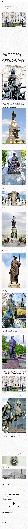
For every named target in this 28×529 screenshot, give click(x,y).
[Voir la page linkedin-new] (13, 506)
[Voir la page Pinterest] (11, 506)
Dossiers (11, 3)
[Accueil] (2, 1)
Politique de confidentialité (5, 522)
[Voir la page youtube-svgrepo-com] (18, 506)
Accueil (8, 3)
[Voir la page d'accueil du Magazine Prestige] (14, 503)
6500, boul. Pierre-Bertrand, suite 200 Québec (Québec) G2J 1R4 (8, 512)
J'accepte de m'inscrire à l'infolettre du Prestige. (7, 499)
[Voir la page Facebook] (9, 506)
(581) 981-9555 (3, 513)
